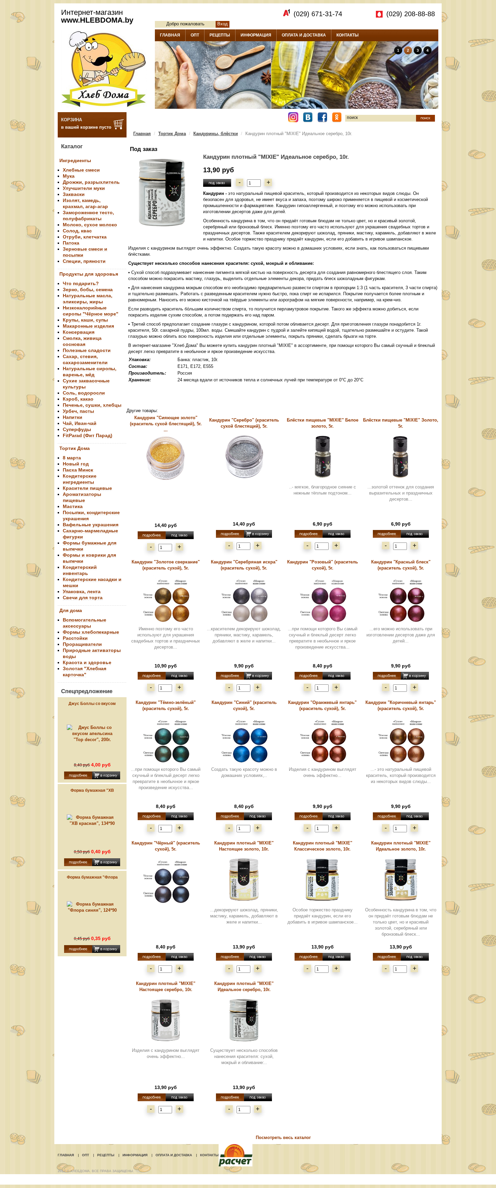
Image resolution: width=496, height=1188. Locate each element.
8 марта (72, 457)
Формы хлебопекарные (91, 632)
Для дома (70, 610)
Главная (142, 133)
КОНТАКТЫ (347, 35)
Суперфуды (77, 429)
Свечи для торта (83, 597)
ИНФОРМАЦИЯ (256, 35)
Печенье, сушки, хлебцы (92, 405)
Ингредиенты (75, 160)
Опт (85, 1155)
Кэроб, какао (78, 399)
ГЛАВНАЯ (170, 35)
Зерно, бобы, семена (88, 289)
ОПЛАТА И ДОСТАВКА (304, 35)
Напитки (72, 417)
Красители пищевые (87, 488)
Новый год (76, 463)
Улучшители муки (84, 188)
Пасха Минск (78, 470)
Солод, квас (77, 230)
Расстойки (75, 638)
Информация (134, 1155)
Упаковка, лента (82, 591)
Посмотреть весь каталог (283, 1137)
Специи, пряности (84, 261)
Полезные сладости (87, 350)
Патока (71, 243)
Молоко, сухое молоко (90, 224)
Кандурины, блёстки (215, 133)
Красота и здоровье (87, 662)
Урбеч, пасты (78, 411)
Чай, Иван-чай (80, 423)
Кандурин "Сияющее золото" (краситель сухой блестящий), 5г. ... (166, 423)
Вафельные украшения (90, 524)
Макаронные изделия (88, 326)
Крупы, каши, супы (85, 320)
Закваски (74, 194)
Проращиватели (82, 644)
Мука (69, 176)
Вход (222, 23)
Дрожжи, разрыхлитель (91, 182)
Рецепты (105, 1155)
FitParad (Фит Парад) (87, 435)
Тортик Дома (74, 448)
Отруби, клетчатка (85, 236)
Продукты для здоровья (88, 274)
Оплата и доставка (174, 1155)
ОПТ (195, 35)
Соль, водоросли (84, 393)
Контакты (209, 1155)
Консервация (78, 332)
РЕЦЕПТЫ (220, 35)
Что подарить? (81, 283)
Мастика (73, 506)
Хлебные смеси (81, 170)
